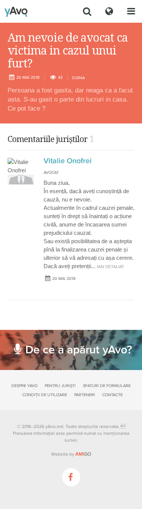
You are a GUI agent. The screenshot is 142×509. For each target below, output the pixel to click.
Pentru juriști (60, 385)
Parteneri (84, 394)
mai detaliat (110, 266)
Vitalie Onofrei (68, 161)
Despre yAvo (24, 385)
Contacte (112, 394)
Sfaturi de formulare (107, 385)
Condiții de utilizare (44, 394)
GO (83, 454)
